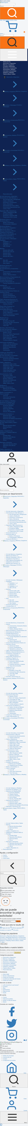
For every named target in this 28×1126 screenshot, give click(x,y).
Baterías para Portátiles (9, 388)
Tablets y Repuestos (6, 449)
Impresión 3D (3, 285)
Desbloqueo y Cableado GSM (8, 432)
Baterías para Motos (6, 229)
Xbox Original (6, 263)
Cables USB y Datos (8, 368)
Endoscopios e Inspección (9, 345)
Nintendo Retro (7, 253)
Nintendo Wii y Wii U (8, 256)
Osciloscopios (6, 350)
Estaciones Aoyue (7, 415)
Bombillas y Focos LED (8, 321)
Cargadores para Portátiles (9, 390)
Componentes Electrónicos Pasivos (9, 291)
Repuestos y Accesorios (7, 421)
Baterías (2, 424)
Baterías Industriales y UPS (7, 231)
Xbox (1, 258)
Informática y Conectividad (9, 71)
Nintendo (2, 248)
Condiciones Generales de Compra (11, 979)
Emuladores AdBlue (8, 214)
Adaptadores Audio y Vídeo (10, 364)
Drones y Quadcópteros (9, 295)
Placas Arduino (6, 273)
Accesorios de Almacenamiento (11, 358)
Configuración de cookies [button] (9, 1060)
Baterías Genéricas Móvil (9, 425)
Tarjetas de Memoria (8, 360)
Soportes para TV (7, 381)
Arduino (2, 270)
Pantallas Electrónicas (6, 280)
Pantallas (2, 434)
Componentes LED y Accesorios (11, 322)
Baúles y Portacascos (8, 222)
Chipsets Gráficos (7, 407)
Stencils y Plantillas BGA (9, 411)
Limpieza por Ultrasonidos (7, 352)
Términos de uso (7, 1057)
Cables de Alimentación (9, 371)
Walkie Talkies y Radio (8, 383)
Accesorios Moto (5, 221)
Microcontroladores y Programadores (10, 277)
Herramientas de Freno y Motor (11, 205)
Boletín (5, 1002)
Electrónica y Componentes (10, 68)
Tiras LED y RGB (7, 324)
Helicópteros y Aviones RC (9, 297)
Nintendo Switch (7, 254)
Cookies (5, 1059)
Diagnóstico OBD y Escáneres (8, 211)
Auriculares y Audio (8, 375)
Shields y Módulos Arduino (9, 274)
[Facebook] (11, 1017)
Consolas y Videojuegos (9, 66)
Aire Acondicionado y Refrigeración (11, 199)
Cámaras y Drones (4, 292)
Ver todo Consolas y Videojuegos (8, 238)
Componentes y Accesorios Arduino (12, 271)
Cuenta (5, 997)
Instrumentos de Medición (7, 342)
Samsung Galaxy (7, 427)
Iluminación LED (4, 319)
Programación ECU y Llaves (10, 217)
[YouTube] (25, 1040)
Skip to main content (5, 1)
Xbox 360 (5, 260)
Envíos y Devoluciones (8, 975)
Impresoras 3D (6, 287)
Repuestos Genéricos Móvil (10, 444)
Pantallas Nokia (7, 435)
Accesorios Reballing (8, 405)
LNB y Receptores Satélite (9, 377)
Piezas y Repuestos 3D (9, 288)
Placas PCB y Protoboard (7, 306)
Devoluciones (6, 989)
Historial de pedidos (8, 999)
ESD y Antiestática (7, 338)
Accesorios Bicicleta (5, 226)
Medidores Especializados (9, 347)
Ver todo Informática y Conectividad (9, 355)
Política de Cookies (8, 980)
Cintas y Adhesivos (7, 312)
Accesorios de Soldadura (7, 402)
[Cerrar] (12, 471)
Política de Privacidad (8, 977)
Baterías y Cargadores (8, 65)
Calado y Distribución (8, 201)
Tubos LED (6, 325)
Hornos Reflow (6, 410)
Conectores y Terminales (7, 302)
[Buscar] (12, 13)
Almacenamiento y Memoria (7, 357)
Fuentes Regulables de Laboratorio (12, 283)
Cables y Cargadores (6, 431)
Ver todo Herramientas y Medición (8, 329)
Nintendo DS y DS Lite (8, 251)
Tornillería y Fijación (6, 308)
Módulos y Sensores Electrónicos (9, 301)
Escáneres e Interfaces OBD (10, 215)
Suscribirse (17, 952)
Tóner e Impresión (4, 394)
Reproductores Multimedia (9, 380)
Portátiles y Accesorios (6, 387)
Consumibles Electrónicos (6, 309)
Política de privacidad (8, 1055)
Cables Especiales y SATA (9, 370)
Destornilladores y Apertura (10, 337)
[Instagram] (12, 1040)
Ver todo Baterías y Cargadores (8, 228)
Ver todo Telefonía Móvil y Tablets (8, 422)
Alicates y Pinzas (7, 332)
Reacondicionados (7, 969)
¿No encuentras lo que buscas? (11, 985)
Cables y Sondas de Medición (10, 344)
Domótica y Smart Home (7, 328)
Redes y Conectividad (6, 392)
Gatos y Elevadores (8, 204)
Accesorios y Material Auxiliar (10, 311)
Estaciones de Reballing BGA (7, 404)
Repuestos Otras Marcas (9, 437)
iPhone (5, 428)
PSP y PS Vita (6, 246)
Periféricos (3, 385)
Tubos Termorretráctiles (9, 315)
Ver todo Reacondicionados (7, 451)
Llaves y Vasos (6, 208)
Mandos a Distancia (8, 378)
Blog (4, 988)
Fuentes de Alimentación (7, 281)
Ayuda (4, 992)
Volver (3, 942)
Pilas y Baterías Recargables (8, 234)
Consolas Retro (5, 267)
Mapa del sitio (6, 991)
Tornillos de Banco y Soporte (10, 340)
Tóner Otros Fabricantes (9, 397)
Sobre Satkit (6, 974)
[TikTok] (26, 1040)
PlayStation (3, 240)
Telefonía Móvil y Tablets (9, 74)
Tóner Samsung (7, 398)
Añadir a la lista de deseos (9, 1000)
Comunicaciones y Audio (6, 374)
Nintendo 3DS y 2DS (8, 250)
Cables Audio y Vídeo (8, 367)
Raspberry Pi (4, 318)
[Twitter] (11, 1028)
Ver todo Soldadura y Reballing (8, 401)
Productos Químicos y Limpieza (11, 314)
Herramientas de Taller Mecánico (9, 198)
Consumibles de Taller (8, 335)
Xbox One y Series (7, 261)
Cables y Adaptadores (5, 362)
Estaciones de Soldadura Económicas (12, 418)
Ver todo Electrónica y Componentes (9, 268)
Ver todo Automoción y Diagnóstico (9, 196)
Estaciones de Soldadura (7, 414)
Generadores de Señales (7, 278)
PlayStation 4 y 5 (7, 244)
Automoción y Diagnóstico (9, 63)
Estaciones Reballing (8, 408)
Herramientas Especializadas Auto (11, 207)
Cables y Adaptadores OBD (10, 212)
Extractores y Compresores (10, 202)
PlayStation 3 (6, 243)
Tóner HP (5, 395)
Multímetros (6, 348)
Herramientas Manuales (6, 331)
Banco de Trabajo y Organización (11, 334)
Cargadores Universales (6, 232)
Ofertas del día (6, 62)
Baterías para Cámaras (7, 237)
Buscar (18, 921)
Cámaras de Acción (8, 294)
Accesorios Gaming (6, 265)
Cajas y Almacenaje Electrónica (9, 299)
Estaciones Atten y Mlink (9, 417)
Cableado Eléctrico (7, 304)
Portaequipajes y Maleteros (10, 224)
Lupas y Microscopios (6, 354)
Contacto (5, 986)
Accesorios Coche (5, 219)
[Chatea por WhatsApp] (1, 1125)
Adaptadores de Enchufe (7, 235)
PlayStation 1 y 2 (7, 241)
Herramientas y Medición (9, 69)
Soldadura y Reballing (8, 72)
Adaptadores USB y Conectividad (11, 365)
